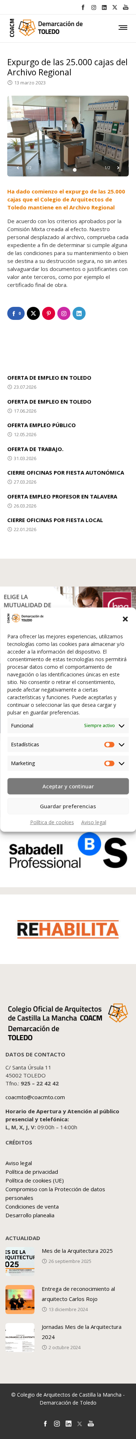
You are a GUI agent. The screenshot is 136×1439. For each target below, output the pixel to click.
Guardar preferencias (68, 806)
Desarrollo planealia (29, 1215)
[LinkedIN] (104, 7)
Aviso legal (93, 821)
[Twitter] (115, 7)
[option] (68, 136)
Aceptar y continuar (68, 786)
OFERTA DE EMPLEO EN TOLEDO (49, 377)
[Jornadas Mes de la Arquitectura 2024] (19, 1337)
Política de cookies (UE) (34, 1180)
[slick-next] (118, 168)
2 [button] (75, 170)
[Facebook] (82, 7)
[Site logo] (34, 29)
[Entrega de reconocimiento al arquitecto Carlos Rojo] (19, 1299)
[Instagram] (93, 7)
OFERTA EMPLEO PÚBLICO (41, 425)
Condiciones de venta (32, 1206)
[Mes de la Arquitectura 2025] (19, 1261)
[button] (125, 619)
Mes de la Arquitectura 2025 (77, 1250)
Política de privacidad (31, 1171)
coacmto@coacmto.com (35, 1097)
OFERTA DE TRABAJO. (35, 448)
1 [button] (62, 170)
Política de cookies (52, 821)
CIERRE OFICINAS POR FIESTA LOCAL (55, 520)
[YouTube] (125, 7)
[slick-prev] (18, 168)
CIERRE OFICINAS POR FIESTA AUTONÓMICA (65, 472)
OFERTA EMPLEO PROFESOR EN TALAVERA (62, 496)
